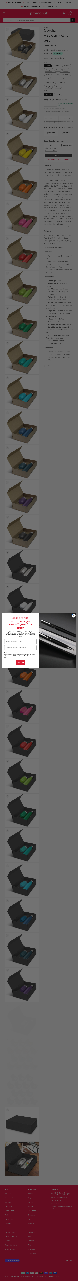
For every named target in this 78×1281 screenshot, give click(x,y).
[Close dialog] (73, 615)
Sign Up (20, 662)
